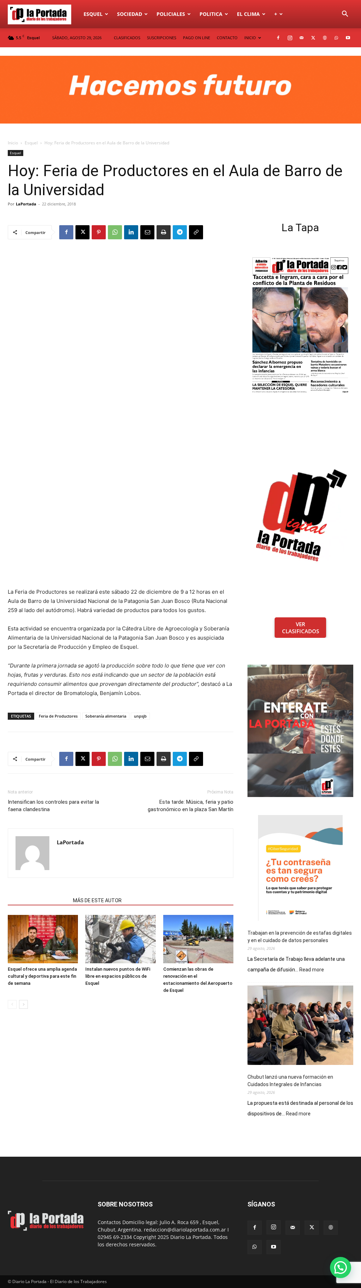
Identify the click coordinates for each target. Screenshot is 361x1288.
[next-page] (23, 1004)
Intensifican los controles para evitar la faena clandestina (53, 806)
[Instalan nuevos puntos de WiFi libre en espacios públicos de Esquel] (120, 939)
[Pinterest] (99, 232)
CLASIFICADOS (127, 37)
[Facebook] (278, 37)
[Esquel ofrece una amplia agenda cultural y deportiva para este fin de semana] (43, 939)
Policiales (171, 14)
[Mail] (301, 37)
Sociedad (129, 14)
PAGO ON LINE (196, 37)
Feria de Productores (58, 716)
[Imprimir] (164, 232)
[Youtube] (348, 37)
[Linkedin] (131, 232)
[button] (344, 14)
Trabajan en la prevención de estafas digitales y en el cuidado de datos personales (299, 936)
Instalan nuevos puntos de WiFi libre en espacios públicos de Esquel (117, 976)
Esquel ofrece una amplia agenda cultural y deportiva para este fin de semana (42, 976)
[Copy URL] (196, 232)
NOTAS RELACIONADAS (38, 900)
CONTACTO (227, 37)
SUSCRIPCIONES (161, 37)
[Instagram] (289, 37)
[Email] (147, 232)
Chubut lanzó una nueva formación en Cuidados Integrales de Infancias (290, 1080)
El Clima (248, 14)
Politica (211, 14)
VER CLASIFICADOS (300, 628)
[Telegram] (180, 232)
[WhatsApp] (336, 37)
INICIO (250, 37)
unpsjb (140, 716)
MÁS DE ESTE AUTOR (97, 900)
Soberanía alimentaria (105, 716)
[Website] (324, 37)
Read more (311, 970)
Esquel (93, 14)
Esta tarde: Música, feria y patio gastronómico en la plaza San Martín (190, 806)
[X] (313, 37)
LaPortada (26, 203)
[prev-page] (12, 1004)
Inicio (13, 143)
